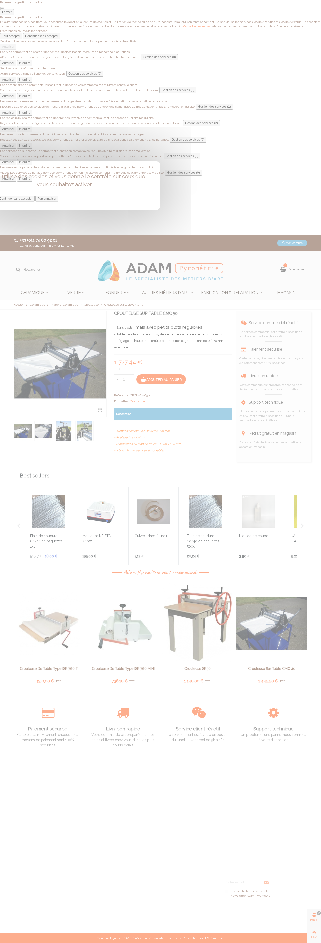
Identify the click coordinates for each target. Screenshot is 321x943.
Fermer (7, 12)
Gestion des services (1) (214, 106)
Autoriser (8, 46)
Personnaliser (46, 198)
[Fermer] (2, 8)
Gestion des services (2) (201, 123)
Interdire (24, 63)
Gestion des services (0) (159, 57)
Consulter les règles (197, 26)
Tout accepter (11, 36)
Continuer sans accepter (41, 36)
